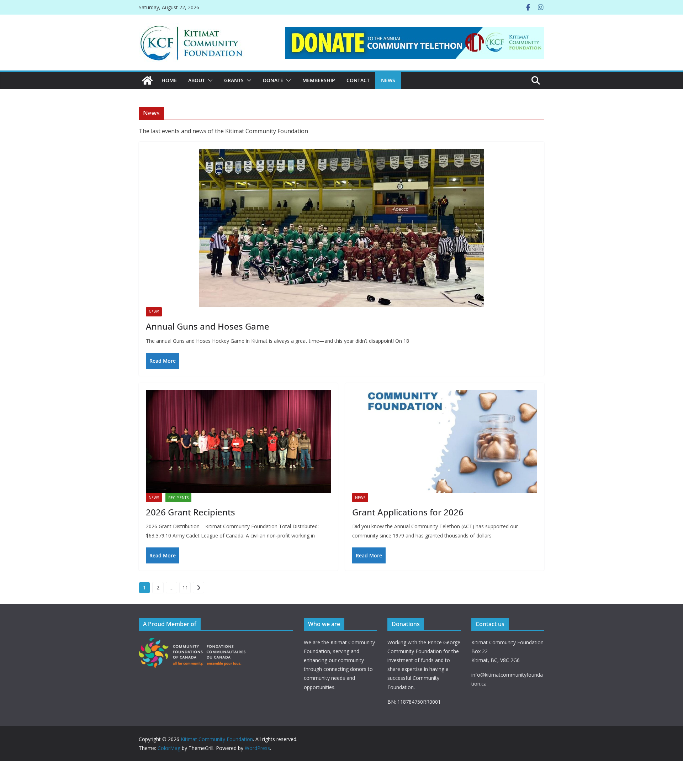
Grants (234, 80)
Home (169, 80)
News (388, 80)
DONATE (273, 80)
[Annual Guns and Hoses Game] (341, 228)
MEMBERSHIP (318, 80)
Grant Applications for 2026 (408, 512)
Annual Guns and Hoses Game (207, 326)
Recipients (178, 497)
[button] (209, 80)
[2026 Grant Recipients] (238, 441)
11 (185, 587)
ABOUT (196, 80)
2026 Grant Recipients (190, 512)
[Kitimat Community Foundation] (147, 80)
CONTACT (358, 80)
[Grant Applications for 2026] (444, 441)
